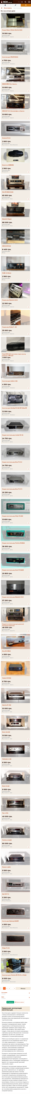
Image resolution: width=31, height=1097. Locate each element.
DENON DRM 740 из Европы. (9, 84)
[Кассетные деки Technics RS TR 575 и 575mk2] (15, 965)
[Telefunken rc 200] (15, 749)
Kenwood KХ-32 (6, 138)
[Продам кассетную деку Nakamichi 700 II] (15, 587)
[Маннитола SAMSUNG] (15, 155)
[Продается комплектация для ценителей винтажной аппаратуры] (15, 614)
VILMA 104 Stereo (6, 273)
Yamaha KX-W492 (6, 678)
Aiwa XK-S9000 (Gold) (7, 192)
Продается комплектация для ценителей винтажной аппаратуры (13, 624)
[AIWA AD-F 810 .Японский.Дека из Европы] (15, 101)
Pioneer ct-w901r (6, 867)
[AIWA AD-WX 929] (15, 236)
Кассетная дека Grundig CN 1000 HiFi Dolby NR (14, 408)
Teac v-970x (5, 813)
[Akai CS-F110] (15, 884)
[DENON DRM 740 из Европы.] (15, 74)
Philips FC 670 (6, 948)
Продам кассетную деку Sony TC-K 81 (12, 462)
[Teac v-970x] (15, 803)
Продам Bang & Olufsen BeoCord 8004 (12, 30)
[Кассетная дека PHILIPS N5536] (15, 47)
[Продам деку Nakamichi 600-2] (15, 290)
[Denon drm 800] (15, 722)
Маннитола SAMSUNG (8, 165)
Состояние (4, 993)
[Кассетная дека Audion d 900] (15, 371)
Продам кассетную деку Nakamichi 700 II (13, 597)
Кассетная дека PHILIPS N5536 (10, 57)
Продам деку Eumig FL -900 (9, 327)
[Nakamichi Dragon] (15, 209)
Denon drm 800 (6, 732)
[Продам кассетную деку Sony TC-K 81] (15, 452)
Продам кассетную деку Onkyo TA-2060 (12, 516)
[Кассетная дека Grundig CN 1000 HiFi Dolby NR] (15, 398)
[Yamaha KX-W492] (15, 668)
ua (22, 2)
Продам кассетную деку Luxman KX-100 (12, 435)
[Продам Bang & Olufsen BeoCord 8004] (15, 20)
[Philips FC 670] (15, 938)
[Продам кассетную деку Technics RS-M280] (15, 533)
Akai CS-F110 (5, 894)
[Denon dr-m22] (15, 776)
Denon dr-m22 (5, 786)
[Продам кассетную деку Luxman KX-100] (15, 425)
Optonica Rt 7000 (6, 705)
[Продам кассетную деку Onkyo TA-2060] (15, 506)
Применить (10, 1002)
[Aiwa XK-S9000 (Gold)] (15, 182)
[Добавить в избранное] (28, 37)
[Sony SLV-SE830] (15, 641)
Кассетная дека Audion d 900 (9, 381)
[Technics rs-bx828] (15, 830)
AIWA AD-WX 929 (6, 246)
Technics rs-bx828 (7, 840)
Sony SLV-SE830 (6, 651)
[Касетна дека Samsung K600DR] (15, 911)
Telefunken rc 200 (6, 759)
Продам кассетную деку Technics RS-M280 (13, 543)
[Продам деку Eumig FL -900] (15, 317)
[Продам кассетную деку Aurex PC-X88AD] (15, 560)
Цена (4, 997)
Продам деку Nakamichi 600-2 (10, 300)
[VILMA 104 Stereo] (15, 263)
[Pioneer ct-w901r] (15, 857)
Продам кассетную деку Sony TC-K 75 (12, 489)
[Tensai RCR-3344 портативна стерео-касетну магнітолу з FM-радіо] (15, 344)
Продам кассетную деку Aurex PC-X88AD (13, 570)
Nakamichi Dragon (7, 219)
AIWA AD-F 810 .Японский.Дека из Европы (13, 111)
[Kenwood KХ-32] (15, 128)
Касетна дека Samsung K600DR (10, 921)
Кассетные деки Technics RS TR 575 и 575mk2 (14, 975)
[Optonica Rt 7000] (15, 695)
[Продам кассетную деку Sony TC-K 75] (15, 479)
